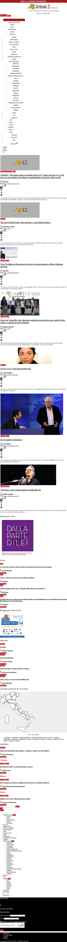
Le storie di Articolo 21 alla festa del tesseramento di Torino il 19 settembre (26, 567)
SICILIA (15, 98)
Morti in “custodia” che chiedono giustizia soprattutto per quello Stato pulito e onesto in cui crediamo (32, 321)
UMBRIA (15, 105)
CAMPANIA (15, 71)
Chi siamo (6, 933)
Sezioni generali (13, 22)
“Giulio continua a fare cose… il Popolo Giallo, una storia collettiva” (22, 588)
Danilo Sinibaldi (7, 373)
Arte (11, 120)
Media (14, 113)
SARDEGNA (15, 95)
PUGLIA (15, 93)
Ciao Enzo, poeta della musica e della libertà (20, 490)
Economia (12, 34)
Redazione (5, 182)
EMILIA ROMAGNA (15, 73)
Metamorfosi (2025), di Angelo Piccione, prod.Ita (16, 767)
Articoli (2, 260)
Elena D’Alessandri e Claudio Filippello (13, 786)
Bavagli (14, 37)
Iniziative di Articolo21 (14, 56)
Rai (14, 115)
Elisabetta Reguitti (7, 327)
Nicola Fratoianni (7, 661)
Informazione (12, 29)
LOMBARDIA (16, 83)
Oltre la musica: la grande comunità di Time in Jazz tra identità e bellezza (24, 783)
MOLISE (15, 88)
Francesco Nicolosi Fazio (9, 672)
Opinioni (2, 219)
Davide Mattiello (7, 570)
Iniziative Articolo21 (6, 171)
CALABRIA (16, 68)
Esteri (12, 27)
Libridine (11, 127)
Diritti (14, 52)
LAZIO (16, 78)
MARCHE (15, 85)
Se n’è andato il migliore (11, 440)
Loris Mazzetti (6, 444)
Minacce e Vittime (14, 42)
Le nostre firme (7, 935)
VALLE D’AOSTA (15, 107)
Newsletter (14, 137)
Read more (3, 573)
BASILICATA (15, 66)
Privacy (5, 938)
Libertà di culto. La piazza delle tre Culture (14, 669)
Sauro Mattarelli (7, 683)
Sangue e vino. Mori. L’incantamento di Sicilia (15, 799)
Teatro (11, 132)
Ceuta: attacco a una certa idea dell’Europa (14, 679)
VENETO (15, 110)
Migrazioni (14, 54)
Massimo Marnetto (7, 651)
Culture (12, 32)
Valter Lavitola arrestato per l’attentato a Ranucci (17, 578)
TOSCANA (16, 100)
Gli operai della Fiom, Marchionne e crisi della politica (25, 222)
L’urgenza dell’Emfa (6, 658)
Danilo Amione (6, 770)
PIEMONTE (15, 90)
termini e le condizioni (19, 922)
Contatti (5, 936)
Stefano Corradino (7, 494)
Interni (12, 24)
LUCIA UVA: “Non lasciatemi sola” (15, 369)
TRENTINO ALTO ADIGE (15, 102)
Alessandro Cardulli (8, 226)
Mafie (14, 47)
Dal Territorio (13, 61)
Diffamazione (14, 39)
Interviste (14, 135)
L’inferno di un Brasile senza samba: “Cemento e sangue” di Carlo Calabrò (24, 751)
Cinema (11, 122)
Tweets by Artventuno (6, 909)
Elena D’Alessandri (7, 754)
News (14, 171)
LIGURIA (15, 80)
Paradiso (3, 647)
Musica (11, 129)
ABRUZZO (16, 63)
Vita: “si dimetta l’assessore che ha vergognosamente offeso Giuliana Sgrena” (31, 265)
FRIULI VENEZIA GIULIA (15, 76)
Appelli (14, 59)
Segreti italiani (14, 44)
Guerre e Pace (14, 49)
